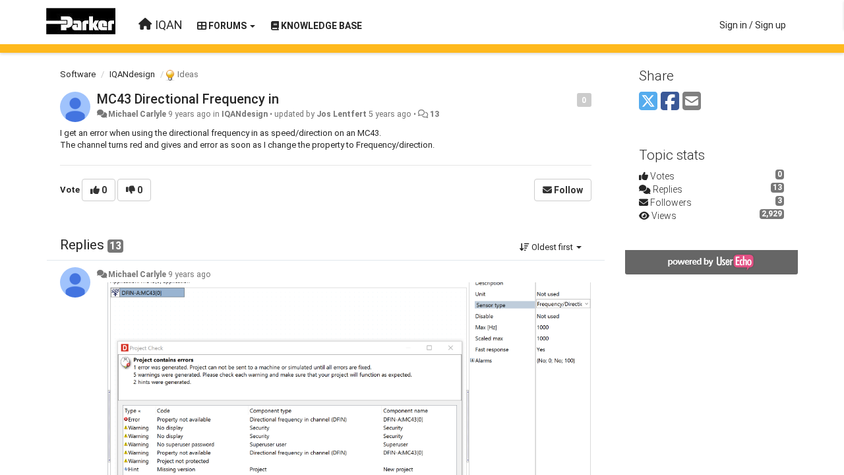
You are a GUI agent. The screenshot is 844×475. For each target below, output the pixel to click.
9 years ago (189, 274)
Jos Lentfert (341, 114)
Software (78, 74)
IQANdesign (132, 74)
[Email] (691, 101)
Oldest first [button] (552, 247)
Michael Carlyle (137, 114)
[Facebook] (670, 101)
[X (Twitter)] (648, 101)
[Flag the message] (570, 99)
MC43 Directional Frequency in (188, 99)
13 (434, 114)
